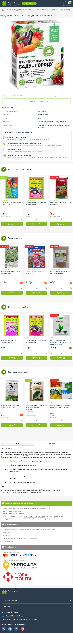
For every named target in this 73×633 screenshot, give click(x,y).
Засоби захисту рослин (14, 10)
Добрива (28, 10)
